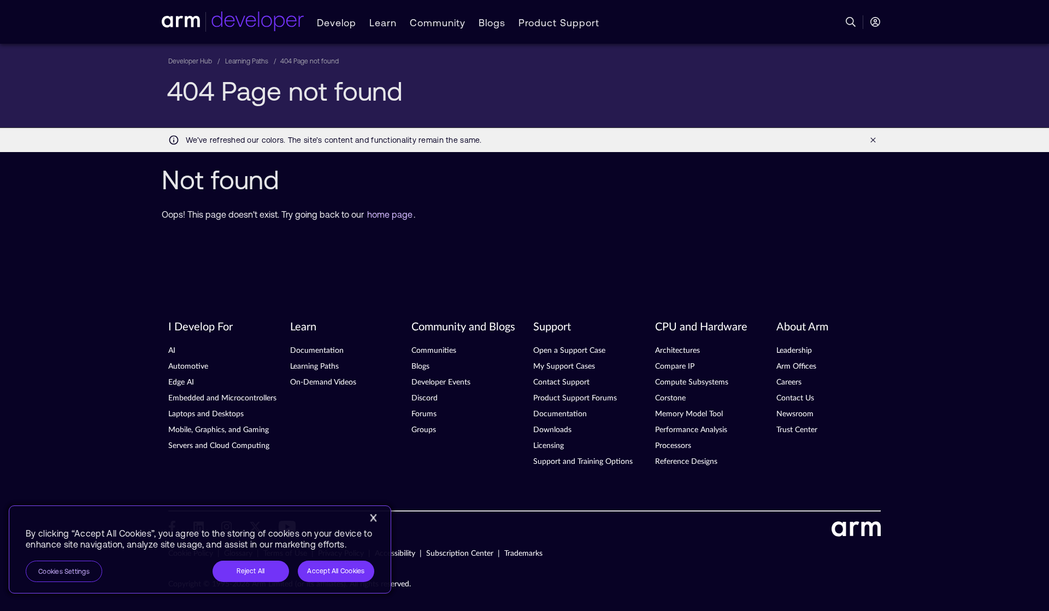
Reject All (250, 571)
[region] (200, 549)
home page (389, 214)
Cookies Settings (64, 571)
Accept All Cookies (335, 571)
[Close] (373, 518)
